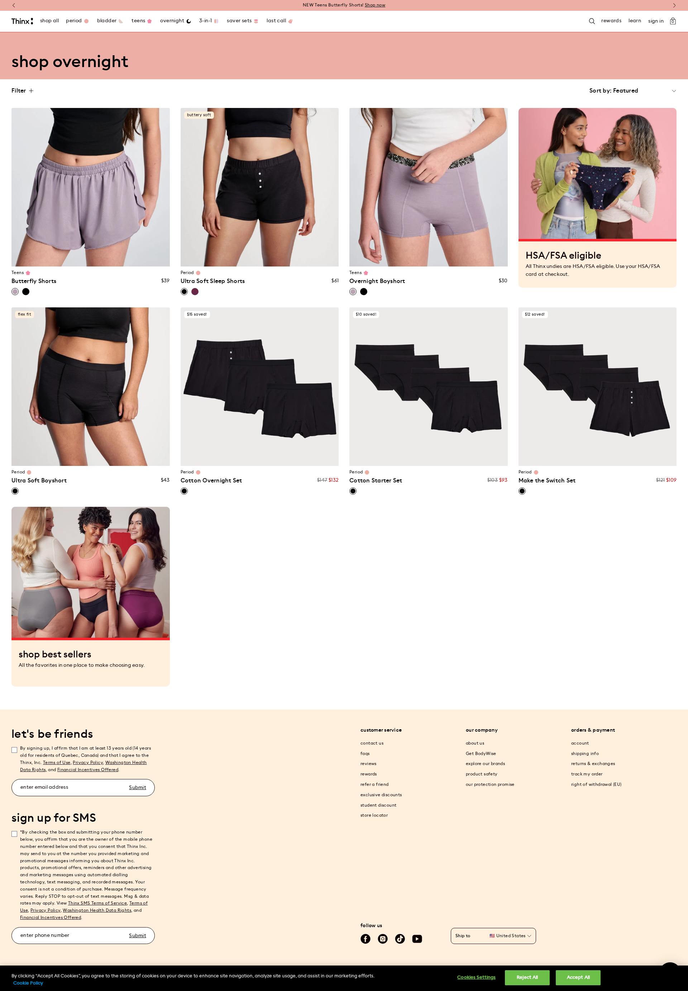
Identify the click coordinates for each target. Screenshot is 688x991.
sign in (656, 21)
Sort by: (600, 91)
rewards (368, 774)
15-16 (111, 257)
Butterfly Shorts (33, 281)
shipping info (585, 753)
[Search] (592, 21)
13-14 (97, 257)
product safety (482, 774)
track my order (587, 774)
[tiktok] (400, 939)
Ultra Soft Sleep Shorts (213, 281)
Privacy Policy (88, 762)
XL (259, 257)
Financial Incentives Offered (87, 770)
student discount (378, 805)
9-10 (70, 257)
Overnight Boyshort (377, 281)
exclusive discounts (381, 795)
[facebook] (365, 939)
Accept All (578, 977)
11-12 (83, 257)
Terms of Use (57, 762)
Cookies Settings (476, 977)
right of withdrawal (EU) (596, 784)
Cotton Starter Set (375, 480)
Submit (137, 787)
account (580, 743)
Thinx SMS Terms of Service (97, 903)
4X (314, 257)
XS (204, 257)
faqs (365, 753)
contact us (371, 743)
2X (286, 257)
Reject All (527, 977)
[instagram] (383, 939)
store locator (374, 815)
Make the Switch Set (547, 480)
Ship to (462, 936)
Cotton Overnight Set (211, 480)
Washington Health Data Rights (97, 910)
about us (475, 743)
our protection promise (490, 784)
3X (300, 257)
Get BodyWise (481, 753)
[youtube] (417, 939)
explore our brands (485, 763)
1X (273, 257)
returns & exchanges (593, 763)
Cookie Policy (28, 983)
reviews (368, 763)
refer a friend (374, 784)
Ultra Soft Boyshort (39, 480)
